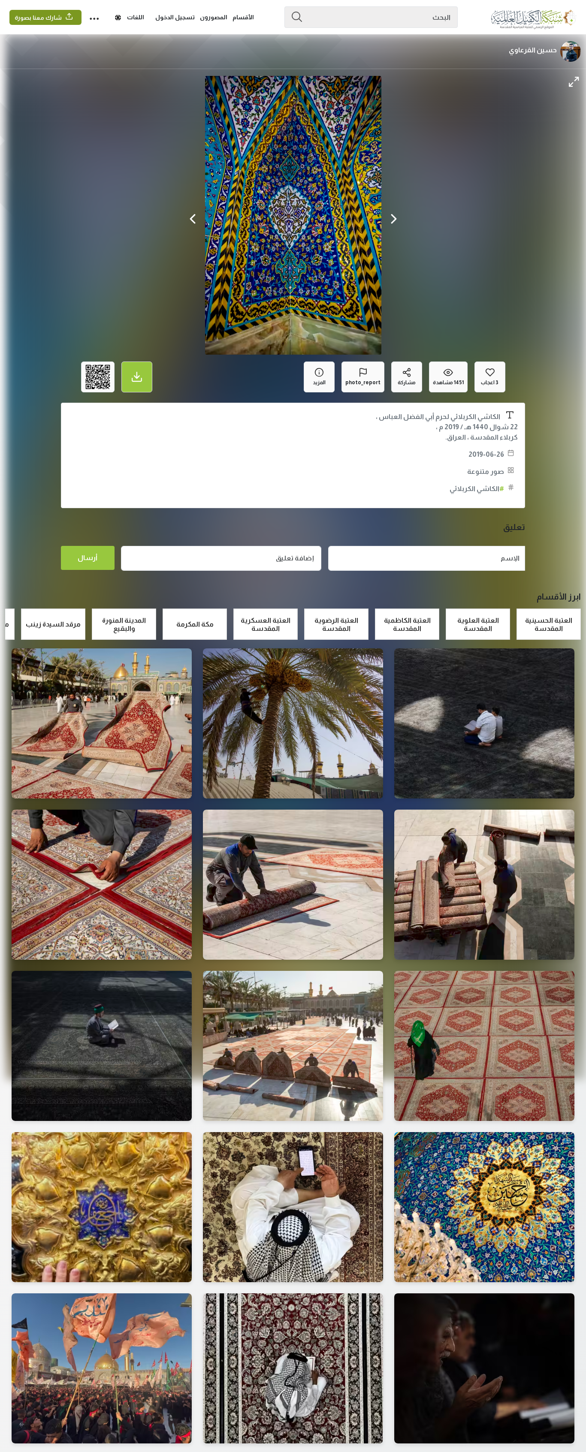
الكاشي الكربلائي (477, 488)
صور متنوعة (485, 471)
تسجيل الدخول (175, 17)
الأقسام (243, 17)
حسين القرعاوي (533, 50)
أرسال (87, 557)
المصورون (213, 17)
